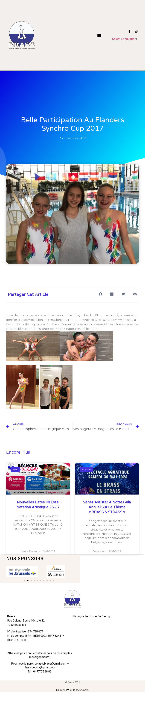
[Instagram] (136, 31)
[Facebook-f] (129, 31)
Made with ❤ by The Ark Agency (72, 689)
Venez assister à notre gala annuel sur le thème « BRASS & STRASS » (107, 507)
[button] (99, 35)
